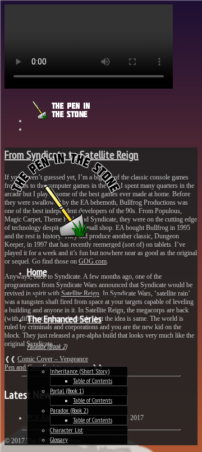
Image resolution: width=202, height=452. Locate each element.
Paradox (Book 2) (69, 410)
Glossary (59, 439)
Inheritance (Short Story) (79, 371)
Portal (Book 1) (67, 390)
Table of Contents (92, 380)
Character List (66, 430)
